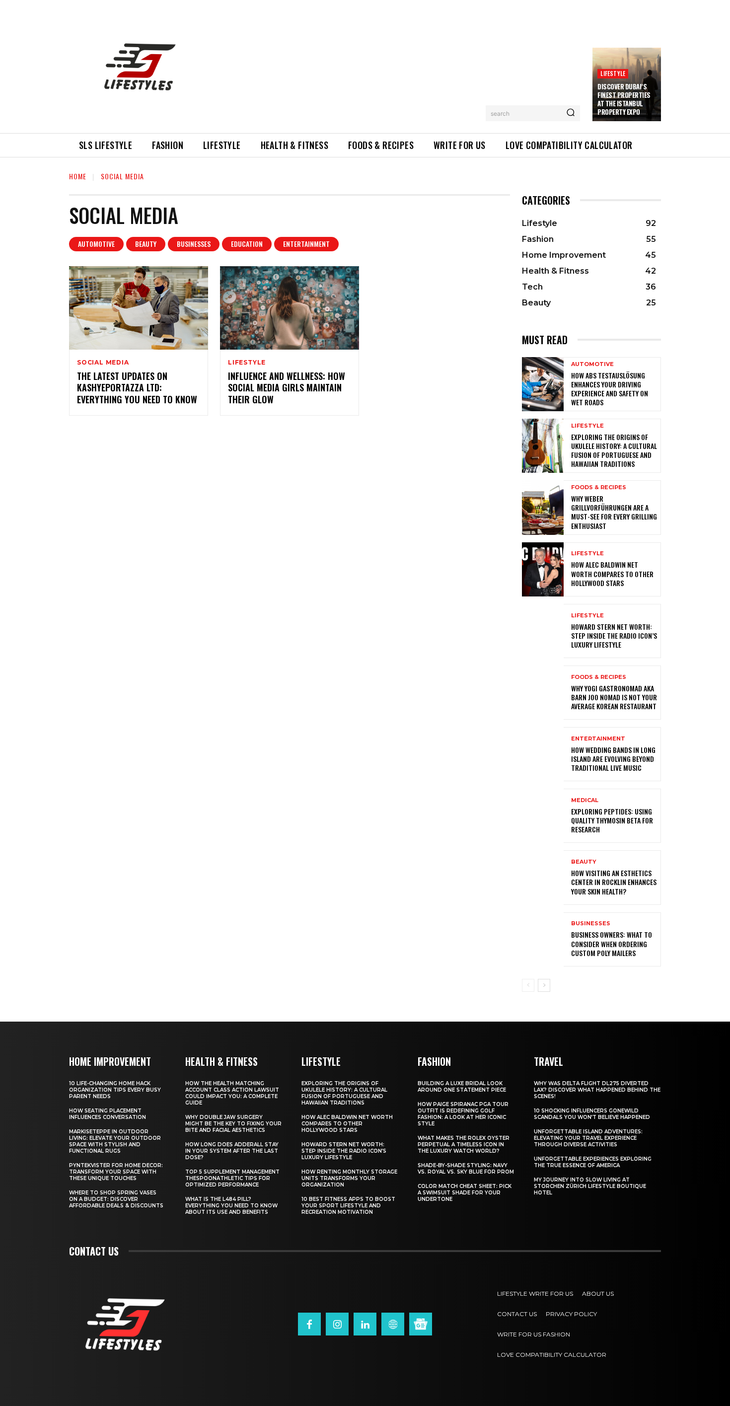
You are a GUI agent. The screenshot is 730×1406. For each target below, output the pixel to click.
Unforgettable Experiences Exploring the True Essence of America (593, 1162)
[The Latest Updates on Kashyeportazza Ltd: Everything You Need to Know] (138, 308)
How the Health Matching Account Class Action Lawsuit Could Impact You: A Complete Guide (232, 1093)
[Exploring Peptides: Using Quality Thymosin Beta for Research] (543, 816)
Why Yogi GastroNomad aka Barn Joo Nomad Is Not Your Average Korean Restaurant (614, 697)
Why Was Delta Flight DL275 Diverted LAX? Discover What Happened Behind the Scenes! (597, 1090)
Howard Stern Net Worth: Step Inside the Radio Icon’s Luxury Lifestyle (614, 635)
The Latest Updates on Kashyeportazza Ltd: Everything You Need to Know (137, 388)
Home (77, 176)
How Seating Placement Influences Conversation (107, 1114)
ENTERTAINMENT (306, 243)
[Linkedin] (365, 1324)
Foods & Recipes (598, 487)
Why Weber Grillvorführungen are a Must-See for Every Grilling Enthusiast (614, 512)
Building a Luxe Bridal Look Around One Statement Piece (462, 1086)
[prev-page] (528, 985)
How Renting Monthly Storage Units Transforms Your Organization (349, 1178)
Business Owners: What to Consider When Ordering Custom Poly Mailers (611, 943)
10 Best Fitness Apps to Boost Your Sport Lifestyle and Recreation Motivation (348, 1205)
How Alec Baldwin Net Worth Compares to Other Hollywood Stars (612, 573)
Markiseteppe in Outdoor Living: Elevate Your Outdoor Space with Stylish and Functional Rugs (115, 1141)
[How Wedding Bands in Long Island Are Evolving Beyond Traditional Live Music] (543, 754)
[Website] (392, 1324)
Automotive (96, 243)
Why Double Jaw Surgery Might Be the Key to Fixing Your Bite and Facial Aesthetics (233, 1123)
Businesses (194, 243)
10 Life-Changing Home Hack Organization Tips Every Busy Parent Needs (115, 1090)
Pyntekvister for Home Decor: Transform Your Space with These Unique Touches (116, 1172)
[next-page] (544, 985)
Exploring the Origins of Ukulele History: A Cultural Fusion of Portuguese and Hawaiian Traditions (614, 450)
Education (247, 243)
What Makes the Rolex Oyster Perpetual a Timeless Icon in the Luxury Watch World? (464, 1144)
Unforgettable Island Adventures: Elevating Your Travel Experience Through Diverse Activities (588, 1138)
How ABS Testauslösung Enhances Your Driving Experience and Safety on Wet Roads (609, 389)
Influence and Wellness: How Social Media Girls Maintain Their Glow (286, 388)
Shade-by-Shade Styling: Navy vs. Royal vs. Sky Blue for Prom (466, 1168)
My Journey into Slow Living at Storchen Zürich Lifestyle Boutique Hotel (590, 1186)
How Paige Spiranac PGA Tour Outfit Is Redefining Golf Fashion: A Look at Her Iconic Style (463, 1114)
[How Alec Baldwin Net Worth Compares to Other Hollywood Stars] (543, 569)
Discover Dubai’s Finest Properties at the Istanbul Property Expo (624, 99)
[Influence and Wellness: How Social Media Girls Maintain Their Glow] (289, 308)
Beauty (145, 243)
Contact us (94, 1251)
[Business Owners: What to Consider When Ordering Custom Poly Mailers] (543, 939)
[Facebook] (309, 1324)
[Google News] (420, 1324)
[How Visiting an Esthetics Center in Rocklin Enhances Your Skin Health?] (543, 877)
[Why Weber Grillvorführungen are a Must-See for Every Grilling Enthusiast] (543, 507)
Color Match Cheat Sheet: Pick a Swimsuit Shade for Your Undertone (464, 1192)
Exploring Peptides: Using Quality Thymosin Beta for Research (612, 820)
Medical (584, 800)
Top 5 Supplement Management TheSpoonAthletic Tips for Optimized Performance (232, 1178)
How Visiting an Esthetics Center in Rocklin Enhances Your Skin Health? (614, 882)
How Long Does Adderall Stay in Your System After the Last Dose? (232, 1151)
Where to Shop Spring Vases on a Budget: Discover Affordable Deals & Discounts (116, 1199)
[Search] (570, 113)
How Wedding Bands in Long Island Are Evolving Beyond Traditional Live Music (613, 758)
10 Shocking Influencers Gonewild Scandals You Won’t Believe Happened (592, 1114)
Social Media (103, 363)
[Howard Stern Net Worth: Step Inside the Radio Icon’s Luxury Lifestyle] (543, 631)
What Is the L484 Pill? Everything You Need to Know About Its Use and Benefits (231, 1205)
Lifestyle (612, 73)
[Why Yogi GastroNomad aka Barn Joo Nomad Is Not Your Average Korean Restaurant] (543, 693)
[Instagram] (337, 1324)
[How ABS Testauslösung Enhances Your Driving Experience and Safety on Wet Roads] (543, 384)
